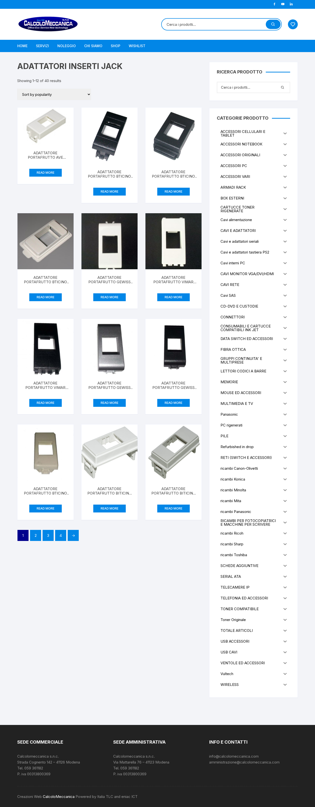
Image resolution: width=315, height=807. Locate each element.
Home (22, 46)
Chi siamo (93, 46)
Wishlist (137, 46)
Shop (115, 46)
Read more (45, 172)
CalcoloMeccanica (59, 796)
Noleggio (66, 46)
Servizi (42, 46)
